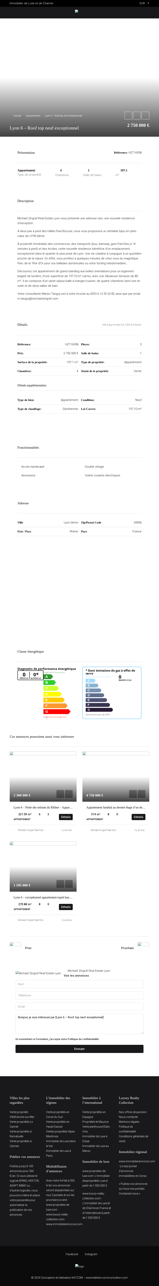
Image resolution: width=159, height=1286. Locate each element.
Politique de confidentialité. (83, 1039)
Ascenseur (28, 475)
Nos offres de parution (133, 1112)
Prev (28, 948)
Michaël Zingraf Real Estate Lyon (34, 830)
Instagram (91, 1254)
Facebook (72, 1254)
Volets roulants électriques (102, 475)
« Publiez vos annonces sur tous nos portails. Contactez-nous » (133, 1188)
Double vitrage (94, 466)
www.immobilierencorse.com (64, 1224)
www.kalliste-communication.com (107, 1277)
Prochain (127, 948)
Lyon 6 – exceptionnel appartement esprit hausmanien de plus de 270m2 (58, 897)
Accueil (17, 115)
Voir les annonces (76, 975)
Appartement (33, 115)
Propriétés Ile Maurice (95, 1121)
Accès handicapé (32, 466)
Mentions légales (129, 1121)
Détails (66, 817)
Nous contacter (128, 1116)
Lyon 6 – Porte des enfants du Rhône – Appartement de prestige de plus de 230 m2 (64, 807)
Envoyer (79, 1049)
